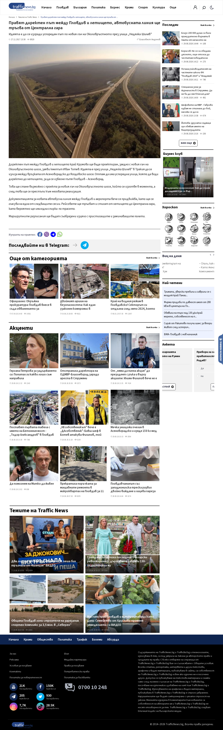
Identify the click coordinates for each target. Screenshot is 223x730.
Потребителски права (76, 671)
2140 (28, 383)
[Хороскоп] (188, 246)
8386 (105, 570)
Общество (45, 639)
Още (173, 7)
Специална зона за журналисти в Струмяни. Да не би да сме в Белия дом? (196, 90)
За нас (13, 654)
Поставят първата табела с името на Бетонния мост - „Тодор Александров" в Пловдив (32, 431)
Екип (66, 654)
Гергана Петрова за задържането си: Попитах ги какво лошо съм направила (33, 374)
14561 (28, 313)
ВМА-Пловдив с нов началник (180, 334)
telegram (53, 234)
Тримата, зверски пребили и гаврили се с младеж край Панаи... (187, 293)
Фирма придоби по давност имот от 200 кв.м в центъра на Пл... (187, 304)
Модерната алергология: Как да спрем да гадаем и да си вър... (187, 189)
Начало (46, 7)
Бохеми (97, 639)
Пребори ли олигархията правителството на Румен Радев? (183, 356)
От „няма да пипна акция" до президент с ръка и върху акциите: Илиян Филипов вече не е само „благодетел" (134, 375)
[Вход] (195, 8)
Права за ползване (74, 665)
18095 (106, 630)
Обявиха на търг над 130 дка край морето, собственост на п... (183, 315)
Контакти (15, 671)
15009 (30, 570)
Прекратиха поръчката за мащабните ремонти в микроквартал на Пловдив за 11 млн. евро (82, 488)
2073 (78, 383)
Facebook (40, 234)
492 (204, 97)
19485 (183, 194)
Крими (129, 7)
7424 (129, 383)
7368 (28, 439)
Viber (46, 234)
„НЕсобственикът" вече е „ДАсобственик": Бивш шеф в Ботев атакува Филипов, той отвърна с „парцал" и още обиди (82, 431)
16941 (30, 630)
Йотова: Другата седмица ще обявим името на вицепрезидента (196, 126)
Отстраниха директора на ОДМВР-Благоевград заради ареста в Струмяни (79, 374)
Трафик (82, 639)
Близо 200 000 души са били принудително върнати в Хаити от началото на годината (196, 38)
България (80, 7)
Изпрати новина (220, 349)
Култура (159, 7)
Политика (98, 7)
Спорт (143, 7)
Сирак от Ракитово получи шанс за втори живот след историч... (188, 325)
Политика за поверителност (26, 677)
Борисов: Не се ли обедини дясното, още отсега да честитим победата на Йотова (196, 56)
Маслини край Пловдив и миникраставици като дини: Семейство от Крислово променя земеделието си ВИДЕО (120, 621)
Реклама (14, 659)
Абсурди (113, 639)
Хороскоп (170, 207)
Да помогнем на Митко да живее (32, 484)
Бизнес (115, 7)
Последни (170, 24)
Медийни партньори (75, 659)
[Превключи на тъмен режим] (212, 7)
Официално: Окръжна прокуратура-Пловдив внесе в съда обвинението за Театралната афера (31, 305)
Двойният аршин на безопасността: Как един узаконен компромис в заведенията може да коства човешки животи (80, 305)
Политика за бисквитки (77, 677)
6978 (78, 496)
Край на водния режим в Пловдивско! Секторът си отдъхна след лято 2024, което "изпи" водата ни (133, 305)
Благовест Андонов (149, 39)
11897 (129, 313)
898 (27, 489)
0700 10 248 (92, 687)
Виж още (187, 143)
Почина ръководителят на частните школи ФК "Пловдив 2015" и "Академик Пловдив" (196, 74)
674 (204, 115)
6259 (78, 439)
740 (204, 79)
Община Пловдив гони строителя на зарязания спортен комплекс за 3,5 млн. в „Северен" (45, 623)
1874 (129, 496)
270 (204, 61)
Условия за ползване (21, 665)
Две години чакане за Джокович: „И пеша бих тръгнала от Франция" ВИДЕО (43, 563)
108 (204, 43)
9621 (78, 313)
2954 (129, 436)
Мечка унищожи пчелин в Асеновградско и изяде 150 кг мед (134, 429)
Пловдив (62, 7)
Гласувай (187, 387)
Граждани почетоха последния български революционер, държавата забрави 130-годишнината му (117, 561)
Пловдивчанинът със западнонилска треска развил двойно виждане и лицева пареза (133, 487)
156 (204, 133)
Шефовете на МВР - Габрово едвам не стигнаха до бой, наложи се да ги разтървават (197, 110)
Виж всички (151, 258)
